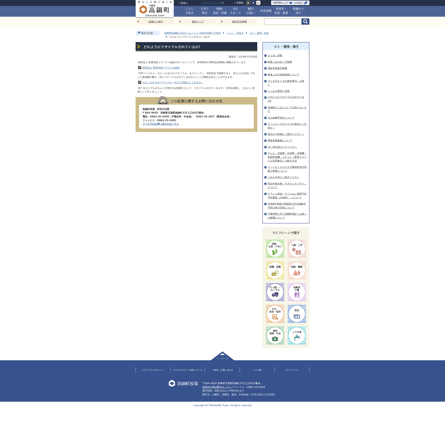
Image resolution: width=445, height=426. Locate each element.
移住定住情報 (239, 21)
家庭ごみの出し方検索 (280, 61)
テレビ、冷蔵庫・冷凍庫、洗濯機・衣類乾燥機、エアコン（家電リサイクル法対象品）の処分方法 (287, 157)
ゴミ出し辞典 (275, 55)
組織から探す (156, 21)
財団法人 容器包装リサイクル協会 (161, 67)
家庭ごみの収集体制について (283, 74)
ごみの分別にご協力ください (283, 177)
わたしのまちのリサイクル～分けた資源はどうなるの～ (173, 82)
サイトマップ (292, 370)
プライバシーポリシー (153, 370)
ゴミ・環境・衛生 (259, 32)
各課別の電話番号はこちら (217, 386)
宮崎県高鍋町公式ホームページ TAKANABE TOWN (192, 32)
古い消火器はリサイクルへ (282, 146)
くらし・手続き (235, 32)
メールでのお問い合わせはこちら (161, 123)
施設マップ (198, 21)
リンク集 (257, 370)
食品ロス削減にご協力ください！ (286, 133)
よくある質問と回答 (279, 91)
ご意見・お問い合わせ (222, 370)
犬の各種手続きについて (281, 117)
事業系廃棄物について (280, 140)
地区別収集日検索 (277, 68)
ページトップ (222, 355)
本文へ (184, 2)
